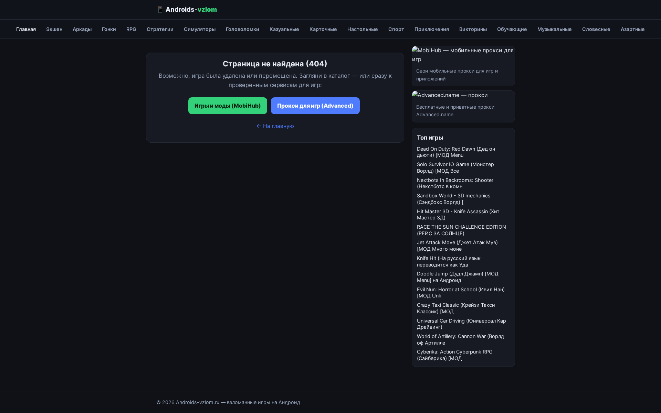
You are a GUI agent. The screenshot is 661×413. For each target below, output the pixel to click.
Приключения (432, 29)
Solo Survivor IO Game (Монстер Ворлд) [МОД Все (455, 167)
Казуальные (284, 29)
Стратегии (160, 29)
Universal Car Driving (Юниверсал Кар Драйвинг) (461, 324)
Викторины (473, 29)
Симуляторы (200, 29)
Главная (26, 29)
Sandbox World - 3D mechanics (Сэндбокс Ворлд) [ (454, 199)
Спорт (396, 29)
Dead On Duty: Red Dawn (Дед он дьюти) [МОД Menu (456, 152)
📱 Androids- (186, 9)
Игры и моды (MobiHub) (228, 105)
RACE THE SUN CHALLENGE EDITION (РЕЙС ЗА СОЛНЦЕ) (461, 230)
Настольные (362, 29)
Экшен (54, 29)
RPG (131, 29)
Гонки (109, 29)
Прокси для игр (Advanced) (315, 105)
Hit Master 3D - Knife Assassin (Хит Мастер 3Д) (458, 214)
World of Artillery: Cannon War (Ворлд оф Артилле (460, 339)
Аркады (82, 29)
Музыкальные (554, 29)
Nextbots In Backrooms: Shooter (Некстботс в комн (455, 183)
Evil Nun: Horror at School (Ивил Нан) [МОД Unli (461, 292)
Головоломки (242, 29)
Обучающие (512, 29)
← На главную (275, 125)
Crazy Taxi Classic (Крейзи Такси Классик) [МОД (456, 308)
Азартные (633, 29)
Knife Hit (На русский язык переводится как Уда (449, 261)
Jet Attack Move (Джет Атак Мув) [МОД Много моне (457, 245)
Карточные (323, 29)
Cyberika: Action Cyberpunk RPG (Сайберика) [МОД (455, 355)
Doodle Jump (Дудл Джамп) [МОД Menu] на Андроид (458, 277)
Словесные (596, 29)
